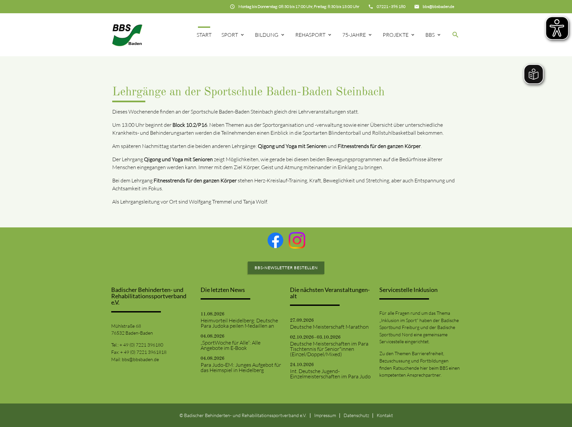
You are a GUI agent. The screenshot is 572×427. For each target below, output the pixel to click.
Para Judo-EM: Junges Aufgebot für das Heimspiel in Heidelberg (241, 367)
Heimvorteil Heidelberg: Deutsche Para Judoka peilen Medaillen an (239, 323)
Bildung (266, 34)
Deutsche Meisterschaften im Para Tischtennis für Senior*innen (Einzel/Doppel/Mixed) (329, 349)
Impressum (325, 415)
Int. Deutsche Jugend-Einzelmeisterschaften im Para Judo (330, 373)
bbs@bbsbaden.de (140, 359)
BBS (430, 34)
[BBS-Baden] (127, 34)
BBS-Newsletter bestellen (286, 267)
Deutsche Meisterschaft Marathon (329, 326)
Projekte (395, 34)
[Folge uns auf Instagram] (297, 240)
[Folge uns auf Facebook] (275, 240)
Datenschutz (356, 415)
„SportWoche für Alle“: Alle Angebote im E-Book (231, 345)
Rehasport (310, 34)
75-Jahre (354, 34)
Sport (229, 34)
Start (204, 34)
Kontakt (385, 415)
